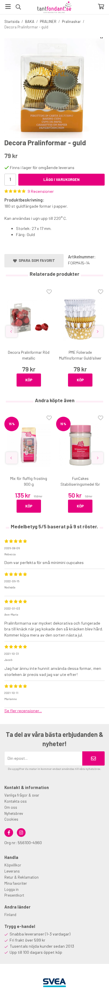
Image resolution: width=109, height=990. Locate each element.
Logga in (11, 889)
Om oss (10, 807)
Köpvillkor (12, 865)
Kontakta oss (15, 801)
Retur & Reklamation (21, 877)
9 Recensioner (41, 191)
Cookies (11, 819)
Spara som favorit (36, 260)
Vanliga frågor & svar (21, 795)
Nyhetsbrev (13, 813)
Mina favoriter (15, 883)
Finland (10, 914)
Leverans (12, 871)
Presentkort (14, 895)
